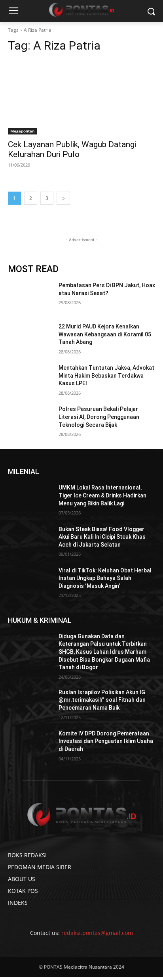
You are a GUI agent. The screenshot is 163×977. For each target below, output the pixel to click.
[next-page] (63, 198)
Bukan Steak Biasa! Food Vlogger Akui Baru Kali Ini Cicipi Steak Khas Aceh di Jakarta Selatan (102, 537)
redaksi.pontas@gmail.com (97, 933)
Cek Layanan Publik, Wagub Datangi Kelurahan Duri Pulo (72, 149)
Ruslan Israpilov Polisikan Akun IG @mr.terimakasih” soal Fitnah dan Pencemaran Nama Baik (102, 700)
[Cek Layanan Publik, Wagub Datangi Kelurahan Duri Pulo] (81, 97)
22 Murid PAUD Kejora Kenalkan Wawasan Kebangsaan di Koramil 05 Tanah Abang (105, 334)
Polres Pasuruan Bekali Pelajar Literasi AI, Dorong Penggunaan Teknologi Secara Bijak (99, 417)
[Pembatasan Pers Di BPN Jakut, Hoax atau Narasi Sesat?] (30, 297)
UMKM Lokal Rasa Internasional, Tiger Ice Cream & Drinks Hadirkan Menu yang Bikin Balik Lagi (102, 495)
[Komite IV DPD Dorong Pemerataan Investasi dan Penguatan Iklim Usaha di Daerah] (30, 745)
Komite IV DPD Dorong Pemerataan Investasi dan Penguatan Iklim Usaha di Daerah (106, 741)
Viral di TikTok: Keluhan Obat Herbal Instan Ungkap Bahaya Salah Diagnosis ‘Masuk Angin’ (105, 578)
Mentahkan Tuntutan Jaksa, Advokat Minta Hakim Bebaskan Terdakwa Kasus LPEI (106, 375)
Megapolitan (22, 131)
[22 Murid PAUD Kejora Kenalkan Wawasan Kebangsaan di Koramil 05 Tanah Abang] (30, 338)
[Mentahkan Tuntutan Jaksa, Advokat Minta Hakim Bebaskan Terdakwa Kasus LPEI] (30, 379)
